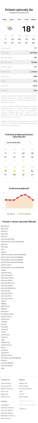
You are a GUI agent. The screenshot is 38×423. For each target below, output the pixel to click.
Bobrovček (4, 228)
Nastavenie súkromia (7, 389)
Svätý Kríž (4, 329)
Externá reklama (23, 386)
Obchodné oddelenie (7, 410)
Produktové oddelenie (7, 408)
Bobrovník (4, 234)
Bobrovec (4, 231)
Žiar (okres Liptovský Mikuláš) (11, 358)
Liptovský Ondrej (6, 293)
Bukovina (4, 236)
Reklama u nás (23, 383)
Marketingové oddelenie (8, 416)
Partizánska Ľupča (7, 314)
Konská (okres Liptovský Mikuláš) (12, 262)
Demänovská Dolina (7, 239)
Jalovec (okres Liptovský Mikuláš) (12, 257)
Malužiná (4, 309)
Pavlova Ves (5, 319)
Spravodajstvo (5, 405)
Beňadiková (5, 226)
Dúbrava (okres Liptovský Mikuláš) (12, 241)
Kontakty (4, 401)
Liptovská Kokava (7, 275)
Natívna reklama (23, 397)
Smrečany (4, 327)
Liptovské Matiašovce (8, 288)
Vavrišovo (4, 337)
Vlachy (3, 347)
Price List (21, 394)
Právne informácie (6, 383)
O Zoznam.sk (5, 380)
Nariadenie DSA (5, 397)
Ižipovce (3, 252)
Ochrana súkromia (6, 386)
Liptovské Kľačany (7, 285)
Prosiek (3, 324)
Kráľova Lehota (6, 265)
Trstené (3, 332)
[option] (5, 39)
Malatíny (4, 303)
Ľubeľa (3, 301)
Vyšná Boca (5, 352)
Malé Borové (5, 306)
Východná (4, 350)
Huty (2, 249)
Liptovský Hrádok (7, 365)
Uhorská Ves (5, 334)
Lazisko (3, 270)
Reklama (22, 380)
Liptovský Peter (6, 296)
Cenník (21, 391)
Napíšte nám (4, 394)
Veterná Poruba (6, 345)
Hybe (2, 368)
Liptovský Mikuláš (7, 363)
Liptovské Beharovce (8, 283)
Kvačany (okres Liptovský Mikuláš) (12, 267)
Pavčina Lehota (6, 316)
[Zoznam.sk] (22, 409)
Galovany (4, 244)
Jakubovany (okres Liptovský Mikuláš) (13, 254)
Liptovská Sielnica (7, 280)
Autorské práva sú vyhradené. (27, 405)
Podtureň (4, 321)
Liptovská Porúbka (7, 278)
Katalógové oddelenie (7, 413)
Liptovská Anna (6, 272)
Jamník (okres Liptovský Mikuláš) (12, 259)
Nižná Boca (5, 311)
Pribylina (4, 360)
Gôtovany (4, 247)
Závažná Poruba (6, 355)
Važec (3, 340)
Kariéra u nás (4, 391)
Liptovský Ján (5, 290)
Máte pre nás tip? (5, 418)
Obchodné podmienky (25, 389)
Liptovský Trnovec (7, 298)
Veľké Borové (5, 342)
